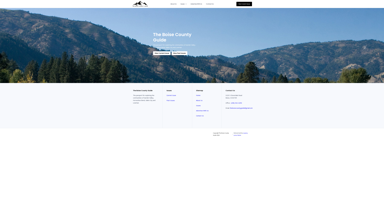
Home (198, 95)
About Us (173, 4)
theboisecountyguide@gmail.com (241, 108)
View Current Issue (244, 4)
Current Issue (171, 95)
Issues (198, 105)
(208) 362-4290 (236, 103)
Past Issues (171, 100)
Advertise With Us (196, 4)
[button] (183, 4)
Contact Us (210, 4)
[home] (140, 4)
